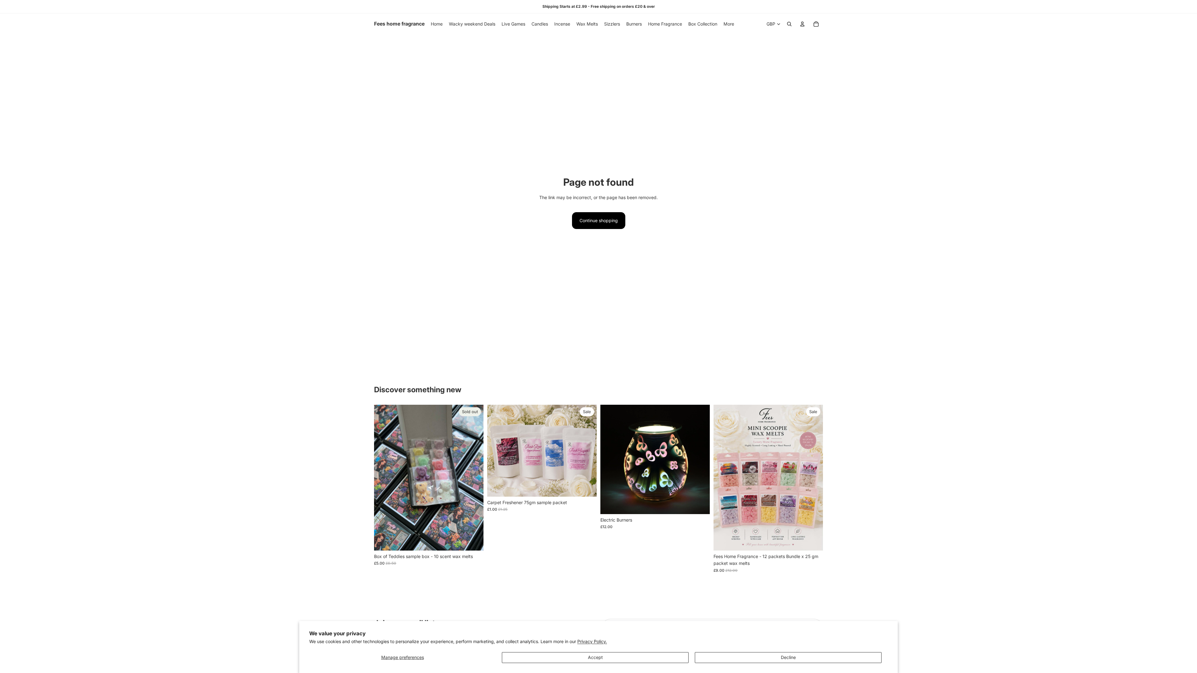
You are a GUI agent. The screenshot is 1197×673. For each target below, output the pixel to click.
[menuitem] (728, 24)
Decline (788, 657)
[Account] (802, 24)
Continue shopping (598, 220)
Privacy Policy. (592, 641)
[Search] (789, 24)
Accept (595, 657)
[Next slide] (474, 477)
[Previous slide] (383, 477)
